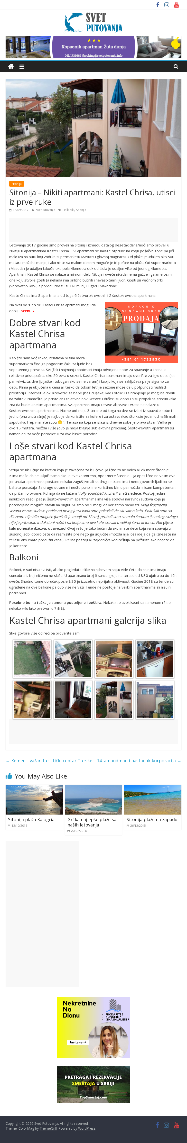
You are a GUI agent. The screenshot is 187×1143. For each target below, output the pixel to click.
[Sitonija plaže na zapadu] (152, 787)
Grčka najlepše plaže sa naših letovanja (91, 822)
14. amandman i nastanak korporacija (139, 760)
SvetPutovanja (46, 210)
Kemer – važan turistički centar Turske (49, 760)
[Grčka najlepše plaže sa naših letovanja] (93, 787)
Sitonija (17, 184)
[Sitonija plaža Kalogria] (34, 787)
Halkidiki (68, 210)
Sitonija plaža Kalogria (31, 819)
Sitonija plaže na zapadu (152, 819)
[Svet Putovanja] (11, 66)
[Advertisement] (93, 230)
